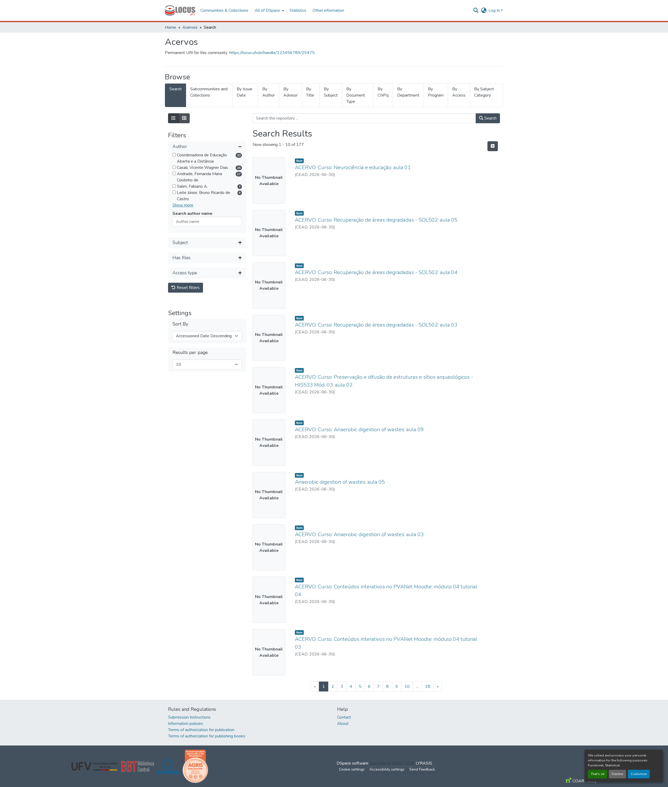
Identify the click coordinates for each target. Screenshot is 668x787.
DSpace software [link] (352, 763)
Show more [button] (182, 205)
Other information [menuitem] (328, 10)
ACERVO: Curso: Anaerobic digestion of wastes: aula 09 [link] (359, 429)
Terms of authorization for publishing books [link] (206, 736)
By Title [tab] (310, 92)
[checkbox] (174, 154)
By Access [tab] (459, 92)
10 (407, 686)
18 (427, 686)
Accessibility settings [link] (386, 769)
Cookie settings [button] (352, 769)
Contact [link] (344, 717)
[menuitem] (269, 10)
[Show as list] (173, 118)
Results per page (190, 352)
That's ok (597, 774)
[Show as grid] (184, 118)
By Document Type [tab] (355, 95)
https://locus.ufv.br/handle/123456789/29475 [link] (272, 53)
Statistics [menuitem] (297, 10)
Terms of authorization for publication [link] (201, 730)
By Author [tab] (268, 92)
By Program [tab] (436, 92)
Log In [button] (494, 10)
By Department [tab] (408, 92)
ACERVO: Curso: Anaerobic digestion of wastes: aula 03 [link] (359, 534)
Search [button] (490, 118)
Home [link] (170, 27)
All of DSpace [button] (267, 10)
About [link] (343, 723)
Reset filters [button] (188, 288)
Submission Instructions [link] (189, 717)
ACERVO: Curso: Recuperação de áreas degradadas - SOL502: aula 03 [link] (376, 324)
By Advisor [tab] (290, 92)
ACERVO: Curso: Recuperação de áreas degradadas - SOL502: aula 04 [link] (376, 272)
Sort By (180, 324)
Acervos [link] (190, 27)
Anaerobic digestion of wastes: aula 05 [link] (340, 482)
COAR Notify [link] (584, 781)
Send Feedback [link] (422, 769)
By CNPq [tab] (383, 92)
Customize (639, 774)
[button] (180, 10)
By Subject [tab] (331, 92)
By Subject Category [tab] (484, 92)
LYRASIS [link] (424, 763)
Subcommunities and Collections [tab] (209, 92)
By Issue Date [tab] (244, 92)
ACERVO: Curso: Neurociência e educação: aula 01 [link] (353, 167)
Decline (617, 774)
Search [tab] (175, 89)
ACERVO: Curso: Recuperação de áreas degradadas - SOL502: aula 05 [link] (376, 219)
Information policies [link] (185, 723)
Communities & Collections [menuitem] (224, 10)
